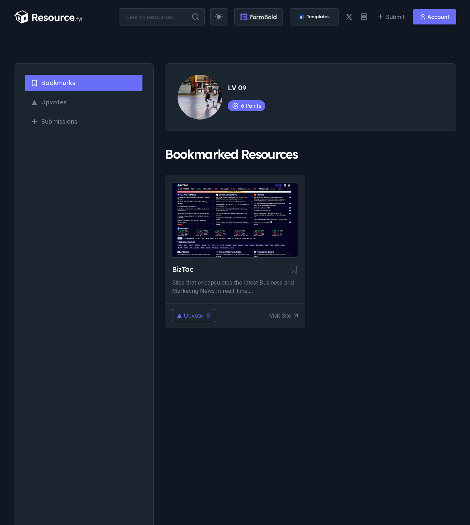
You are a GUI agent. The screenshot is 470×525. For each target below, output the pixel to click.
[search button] (195, 16)
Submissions (59, 121)
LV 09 (237, 87)
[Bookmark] (294, 269)
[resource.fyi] (48, 16)
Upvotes (54, 102)
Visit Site (280, 315)
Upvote (197, 315)
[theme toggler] (218, 16)
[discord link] (364, 17)
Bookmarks (58, 83)
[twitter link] (349, 17)
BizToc (182, 269)
